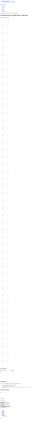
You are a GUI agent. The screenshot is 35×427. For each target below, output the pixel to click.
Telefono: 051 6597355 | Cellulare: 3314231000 (8, 1)
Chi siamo (3, 411)
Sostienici (3, 414)
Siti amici (3, 10)
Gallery (3, 8)
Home (3, 6)
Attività (3, 7)
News (3, 9)
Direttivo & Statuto (4, 11)
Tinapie (3, 400)
